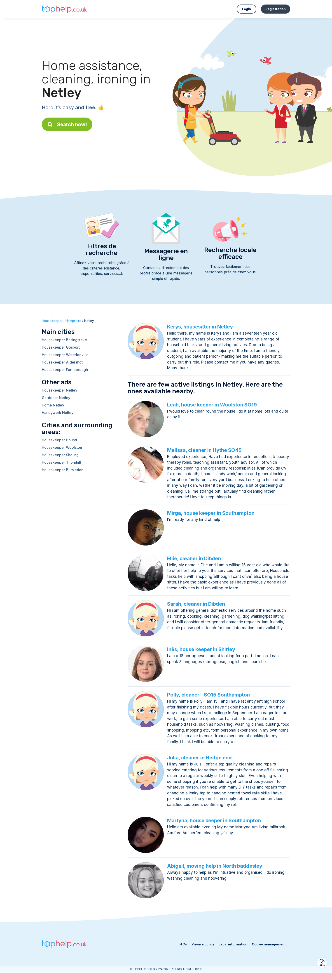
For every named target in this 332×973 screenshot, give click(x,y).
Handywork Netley (57, 412)
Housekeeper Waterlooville (65, 354)
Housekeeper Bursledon (62, 470)
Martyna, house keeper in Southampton (214, 820)
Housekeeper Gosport (61, 347)
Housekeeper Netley (59, 390)
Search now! (72, 124)
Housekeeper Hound (59, 440)
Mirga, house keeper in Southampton (211, 513)
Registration (275, 9)
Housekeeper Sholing (60, 455)
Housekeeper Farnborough (65, 369)
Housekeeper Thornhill (61, 462)
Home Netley (53, 405)
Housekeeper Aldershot (62, 362)
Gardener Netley (56, 397)
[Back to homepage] (64, 9)
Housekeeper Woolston (62, 447)
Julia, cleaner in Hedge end (199, 757)
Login (246, 9)
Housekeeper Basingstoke (64, 340)
